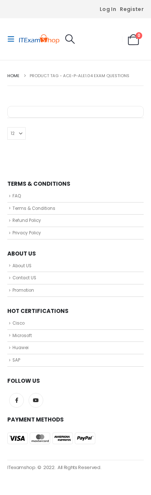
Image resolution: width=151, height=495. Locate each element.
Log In (108, 9)
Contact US (24, 278)
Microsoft (22, 336)
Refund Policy (26, 220)
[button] (13, 39)
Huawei (20, 348)
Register (132, 9)
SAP (16, 360)
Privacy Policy (26, 233)
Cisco (18, 323)
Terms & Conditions (33, 208)
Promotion (23, 290)
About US (22, 266)
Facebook (16, 400)
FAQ (16, 196)
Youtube (36, 400)
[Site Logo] (39, 39)
